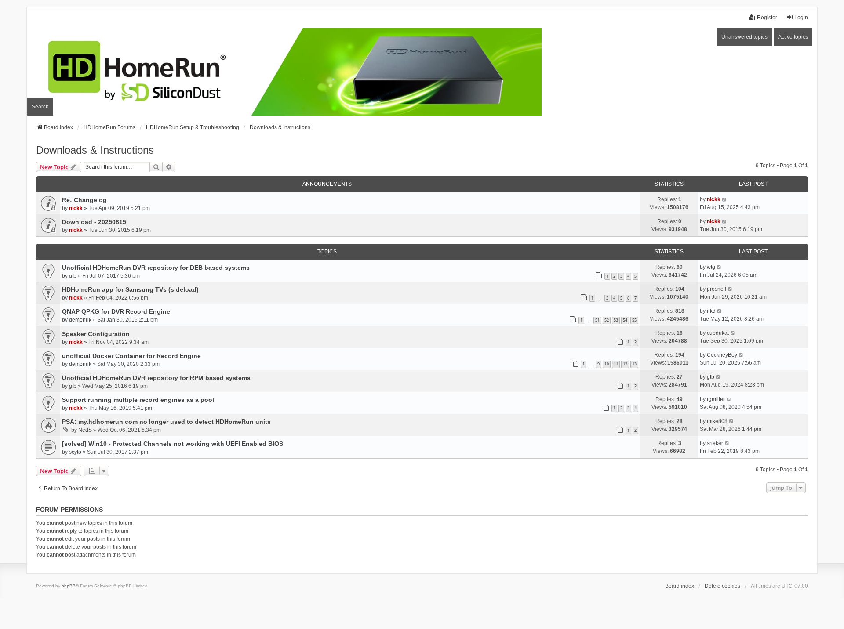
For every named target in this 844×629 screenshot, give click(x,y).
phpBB (69, 585)
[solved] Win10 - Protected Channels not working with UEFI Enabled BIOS (172, 443)
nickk (76, 208)
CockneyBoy (722, 355)
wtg (711, 267)
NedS (85, 430)
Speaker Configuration (96, 333)
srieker (715, 443)
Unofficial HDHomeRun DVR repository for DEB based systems (156, 267)
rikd (711, 311)
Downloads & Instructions (95, 150)
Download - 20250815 (94, 221)
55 (634, 320)
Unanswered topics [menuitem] (744, 37)
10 (606, 364)
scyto (75, 452)
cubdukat (718, 333)
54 (625, 320)
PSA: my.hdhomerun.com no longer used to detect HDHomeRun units (166, 421)
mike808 (717, 421)
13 (634, 364)
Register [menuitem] (767, 17)
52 (606, 320)
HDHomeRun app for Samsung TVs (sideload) (130, 289)
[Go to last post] (725, 199)
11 (616, 364)
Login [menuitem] (801, 17)
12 (625, 364)
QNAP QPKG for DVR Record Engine (116, 311)
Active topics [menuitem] (793, 37)
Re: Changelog (84, 199)
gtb (72, 276)
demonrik (80, 320)
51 (597, 320)
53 (616, 320)
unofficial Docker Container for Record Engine (131, 355)
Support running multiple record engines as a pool (138, 399)
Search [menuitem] (40, 107)
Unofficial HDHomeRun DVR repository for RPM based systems (156, 377)
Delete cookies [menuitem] (722, 586)
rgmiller (716, 399)
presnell (716, 289)
